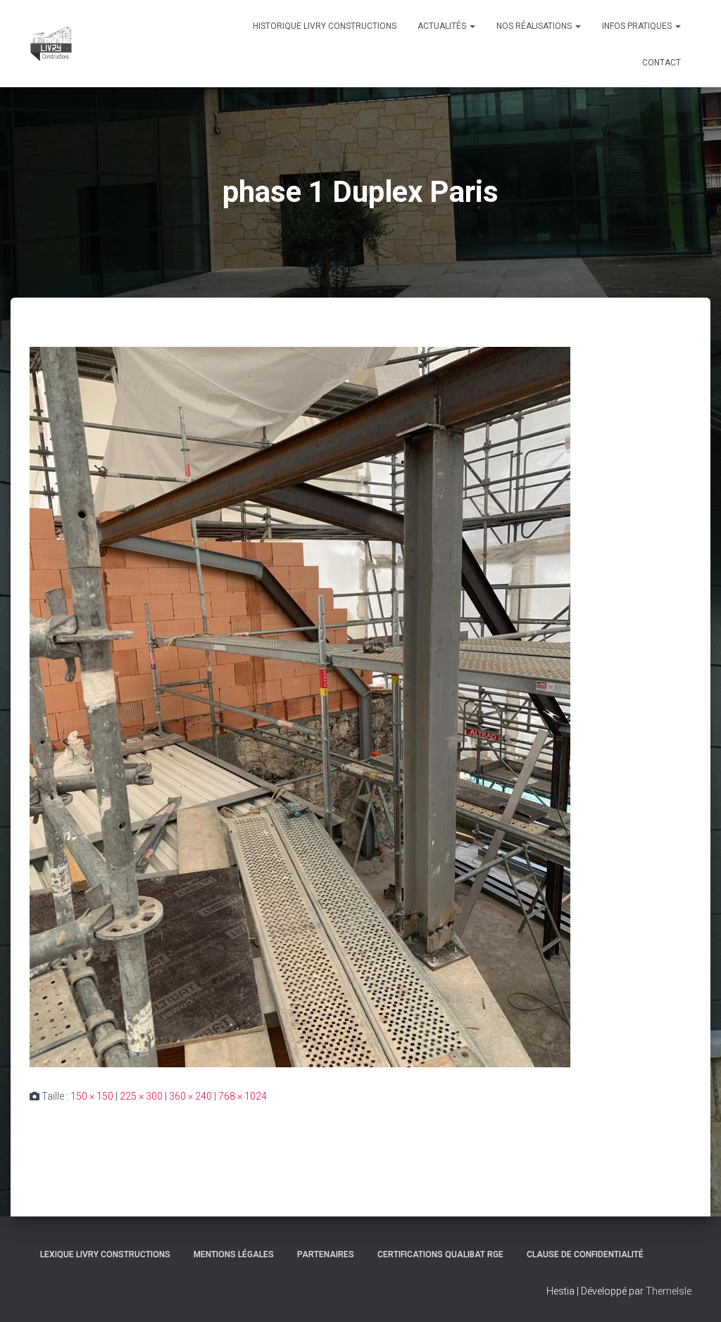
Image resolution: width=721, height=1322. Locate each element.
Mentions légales (234, 1254)
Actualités (443, 26)
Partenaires (325, 1254)
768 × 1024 (242, 1096)
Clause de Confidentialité (585, 1254)
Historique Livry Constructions (324, 26)
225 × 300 (141, 1096)
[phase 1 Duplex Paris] (300, 706)
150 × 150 (91, 1096)
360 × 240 (190, 1096)
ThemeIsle (668, 1291)
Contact (661, 63)
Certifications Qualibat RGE (440, 1254)
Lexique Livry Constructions (105, 1254)
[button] (471, 26)
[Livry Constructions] (51, 43)
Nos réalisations (535, 26)
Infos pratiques (638, 26)
